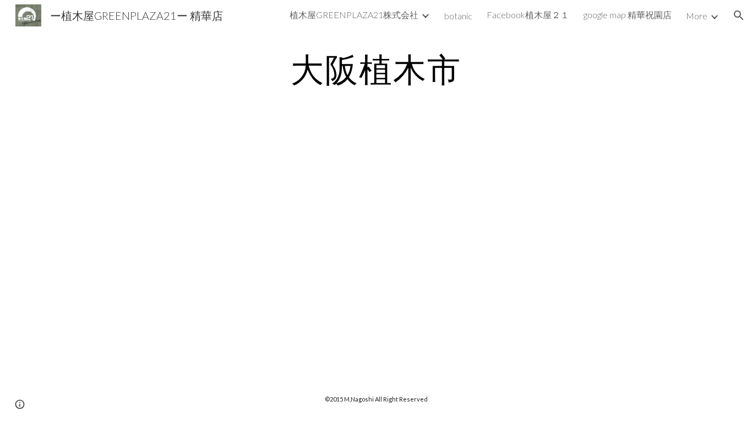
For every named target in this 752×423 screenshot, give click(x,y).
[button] (739, 15)
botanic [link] (458, 15)
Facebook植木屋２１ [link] (528, 14)
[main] (376, 68)
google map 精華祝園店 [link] (628, 14)
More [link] (696, 15)
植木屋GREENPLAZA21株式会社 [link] (354, 14)
